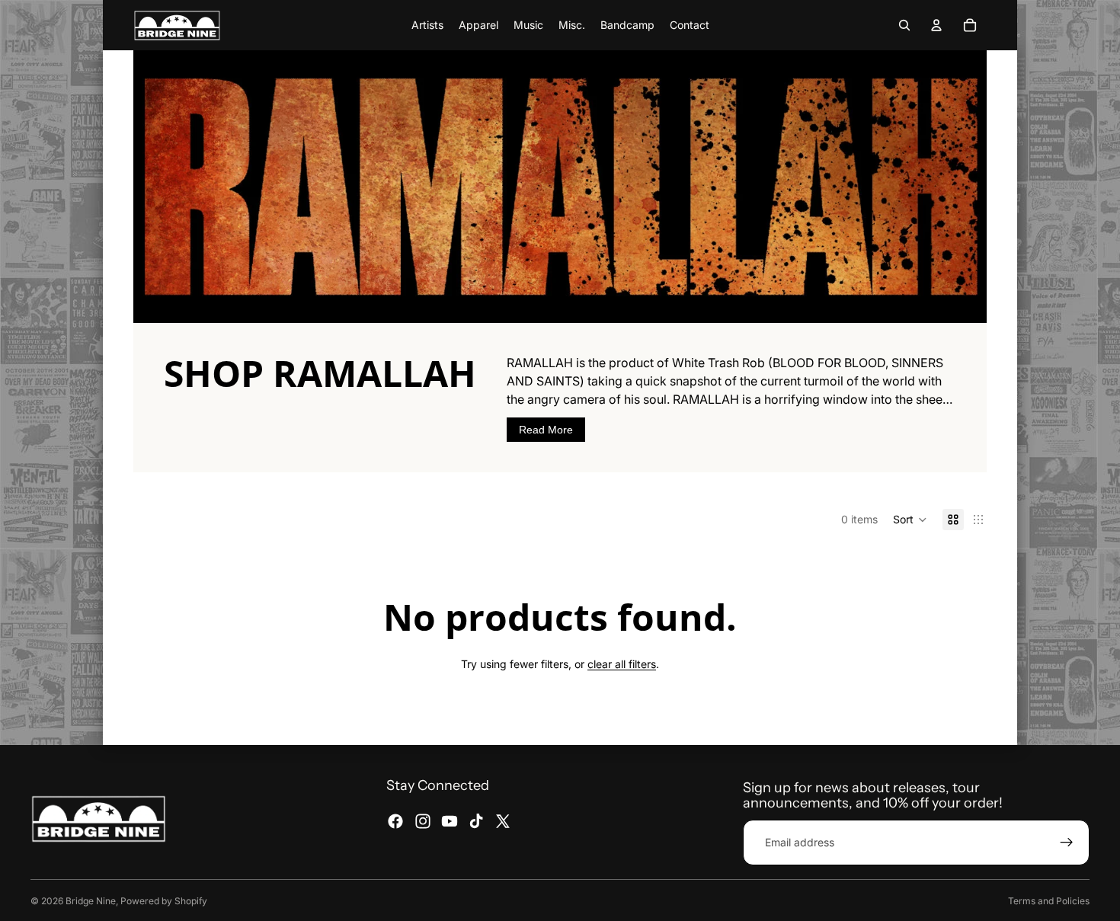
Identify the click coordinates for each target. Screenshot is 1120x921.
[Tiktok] (476, 820)
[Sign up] (1067, 843)
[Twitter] (503, 820)
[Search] (904, 25)
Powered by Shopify (163, 901)
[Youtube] (449, 820)
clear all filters (621, 663)
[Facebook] (395, 820)
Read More (546, 430)
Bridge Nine (91, 901)
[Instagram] (423, 820)
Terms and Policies (1049, 901)
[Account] (936, 25)
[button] (910, 519)
